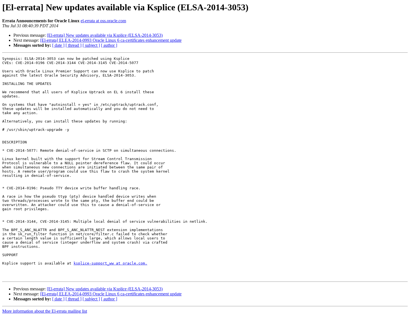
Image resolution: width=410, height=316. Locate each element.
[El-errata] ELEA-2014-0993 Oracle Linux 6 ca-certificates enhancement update (111, 40)
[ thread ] (73, 45)
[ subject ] (91, 45)
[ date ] (58, 45)
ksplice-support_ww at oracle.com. (110, 263)
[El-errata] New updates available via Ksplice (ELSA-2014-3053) (105, 35)
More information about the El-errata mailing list (44, 311)
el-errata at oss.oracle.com (103, 20)
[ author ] (109, 45)
